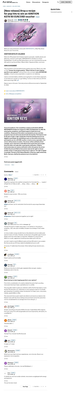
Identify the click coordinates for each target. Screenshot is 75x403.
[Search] (58, 2)
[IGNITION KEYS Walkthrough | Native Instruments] (25, 111)
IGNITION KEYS (30, 48)
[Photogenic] (19, 20)
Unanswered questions (61, 12)
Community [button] (7, 164)
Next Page (25, 386)
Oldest (10, 175)
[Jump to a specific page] (45, 175)
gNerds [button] (9, 319)
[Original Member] (21, 20)
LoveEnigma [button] (11, 254)
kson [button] (9, 372)
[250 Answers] (25, 20)
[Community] (10, 2)
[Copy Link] (29, 21)
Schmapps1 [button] (10, 223)
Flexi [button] (9, 190)
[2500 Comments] (27, 20)
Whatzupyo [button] (10, 362)
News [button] (13, 164)
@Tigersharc (7, 216)
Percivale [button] (10, 264)
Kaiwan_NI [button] (10, 20)
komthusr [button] (10, 276)
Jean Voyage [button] (11, 306)
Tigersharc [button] (10, 178)
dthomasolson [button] (11, 350)
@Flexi (6, 204)
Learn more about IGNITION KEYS (15, 90)
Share (6, 157)
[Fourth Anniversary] (23, 20)
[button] (5, 20)
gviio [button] (9, 340)
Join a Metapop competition (13, 93)
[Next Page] (43, 175)
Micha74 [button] (10, 330)
